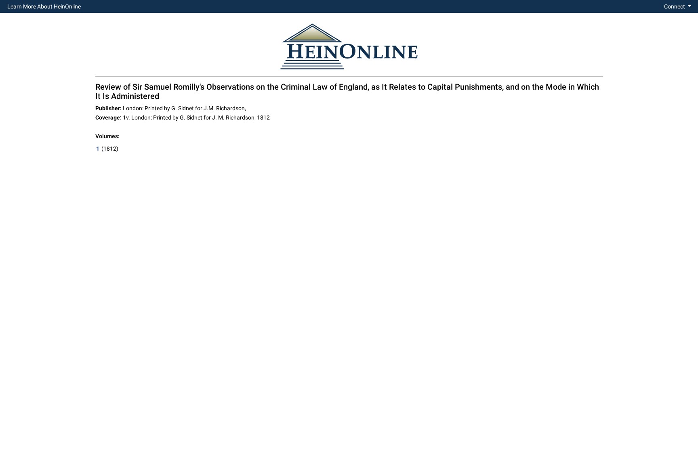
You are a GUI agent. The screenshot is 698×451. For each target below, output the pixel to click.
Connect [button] (675, 6)
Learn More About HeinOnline (44, 6)
